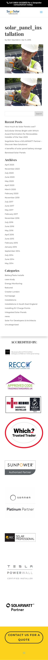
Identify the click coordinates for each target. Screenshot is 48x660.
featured (9, 287)
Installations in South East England (21, 304)
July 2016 (9, 222)
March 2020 (10, 189)
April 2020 (9, 185)
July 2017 (9, 201)
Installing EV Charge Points (17, 308)
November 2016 (12, 218)
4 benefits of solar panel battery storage (23, 148)
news (7, 316)
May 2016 (9, 230)
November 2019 (12, 197)
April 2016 (9, 234)
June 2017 (9, 206)
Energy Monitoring (13, 283)
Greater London (12, 292)
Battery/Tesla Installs (14, 275)
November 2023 (12, 169)
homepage (10, 296)
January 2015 (11, 247)
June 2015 (9, 238)
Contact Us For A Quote (24, 637)
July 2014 (9, 255)
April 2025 (9, 165)
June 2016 (9, 226)
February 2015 (11, 243)
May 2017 (9, 210)
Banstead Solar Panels (15, 152)
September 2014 (12, 251)
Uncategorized (12, 324)
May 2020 (9, 181)
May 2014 (9, 263)
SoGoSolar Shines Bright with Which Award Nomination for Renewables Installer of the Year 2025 (22, 134)
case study (10, 279)
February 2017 (11, 214)
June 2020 (10, 177)
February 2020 (11, 193)
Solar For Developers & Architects (20, 320)
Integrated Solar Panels (15, 312)
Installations (10, 300)
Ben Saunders (14, 40)
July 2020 (9, 173)
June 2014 (9, 259)
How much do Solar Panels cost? (20, 126)
